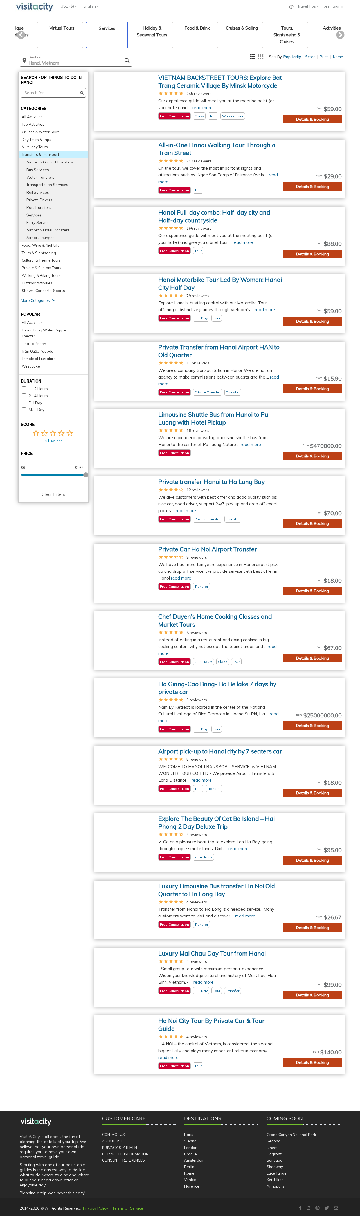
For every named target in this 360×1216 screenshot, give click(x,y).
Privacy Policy (95, 1208)
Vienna (190, 1141)
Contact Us (113, 1134)
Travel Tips (307, 6)
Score (310, 56)
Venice (190, 1179)
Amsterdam (194, 1160)
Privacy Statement (120, 1147)
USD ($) (68, 6)
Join (326, 6)
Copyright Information (125, 1154)
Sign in (339, 6)
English (90, 6)
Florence (191, 1186)
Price (324, 56)
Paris (188, 1134)
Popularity (292, 56)
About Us (111, 1141)
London (190, 1147)
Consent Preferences (123, 1160)
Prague (190, 1154)
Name (338, 56)
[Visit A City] (36, 1122)
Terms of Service (127, 1208)
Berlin (189, 1166)
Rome (189, 1173)
